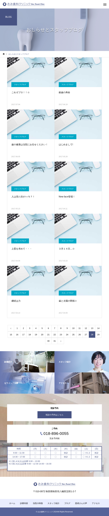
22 (55, 334)
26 (79, 334)
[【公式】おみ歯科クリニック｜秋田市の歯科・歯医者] (24, 4)
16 (17, 334)
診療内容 (24, 503)
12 (86, 328)
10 (73, 328)
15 (11, 334)
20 (42, 334)
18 (30, 334)
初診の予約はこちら (54, 415)
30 (48, 341)
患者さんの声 (81, 503)
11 (79, 328)
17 (23, 334)
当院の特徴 (38, 503)
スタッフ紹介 (53, 503)
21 (48, 334)
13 (92, 328)
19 (36, 334)
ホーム (12, 503)
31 (55, 341)
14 (98, 328)
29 (98, 334)
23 (61, 334)
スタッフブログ (20, 85)
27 (86, 334)
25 (73, 334)
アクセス (96, 503)
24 (67, 334)
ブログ (67, 503)
